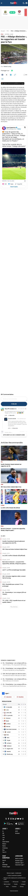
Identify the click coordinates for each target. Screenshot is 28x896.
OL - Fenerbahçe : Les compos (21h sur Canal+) (14, 593)
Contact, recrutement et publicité (15, 875)
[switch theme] (24, 3)
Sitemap (22, 886)
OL (2, 462)
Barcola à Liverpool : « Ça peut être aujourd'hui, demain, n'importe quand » (14, 562)
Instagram (23, 884)
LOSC (2, 505)
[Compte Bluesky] (20, 819)
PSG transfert (15, 881)
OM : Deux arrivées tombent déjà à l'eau (14, 549)
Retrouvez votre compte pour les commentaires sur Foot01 (15, 878)
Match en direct (7, 884)
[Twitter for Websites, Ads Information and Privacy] (25, 181)
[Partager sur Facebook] (2, 74)
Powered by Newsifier (14, 890)
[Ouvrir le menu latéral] (1, 3)
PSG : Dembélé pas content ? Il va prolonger (12, 585)
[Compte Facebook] (8, 819)
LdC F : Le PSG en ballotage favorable (13, 570)
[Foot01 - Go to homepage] (14, 813)
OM (2, 484)
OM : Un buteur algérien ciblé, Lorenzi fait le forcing (13, 577)
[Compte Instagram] (11, 819)
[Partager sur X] (6, 74)
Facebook (14, 886)
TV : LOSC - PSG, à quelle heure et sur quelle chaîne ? (13, 601)
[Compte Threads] (23, 819)
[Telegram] (10, 74)
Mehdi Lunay (7, 66)
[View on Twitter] (25, 128)
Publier (14, 404)
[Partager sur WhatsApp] (11, 70)
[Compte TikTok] (16, 819)
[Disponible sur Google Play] (9, 823)
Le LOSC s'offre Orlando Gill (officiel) (13, 555)
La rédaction (6, 881)
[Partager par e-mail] (2, 78)
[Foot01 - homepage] (14, 3)
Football (23, 881)
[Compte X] (6, 819)
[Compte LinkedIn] (13, 819)
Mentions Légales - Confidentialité (14, 873)
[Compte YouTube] (18, 819)
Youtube (16, 884)
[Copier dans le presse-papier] (14, 74)
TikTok (7, 886)
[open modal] (26, 3)
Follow (19, 129)
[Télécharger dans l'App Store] (19, 823)
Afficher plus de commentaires (14, 435)
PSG (2, 34)
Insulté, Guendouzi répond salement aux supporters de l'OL (13, 542)
